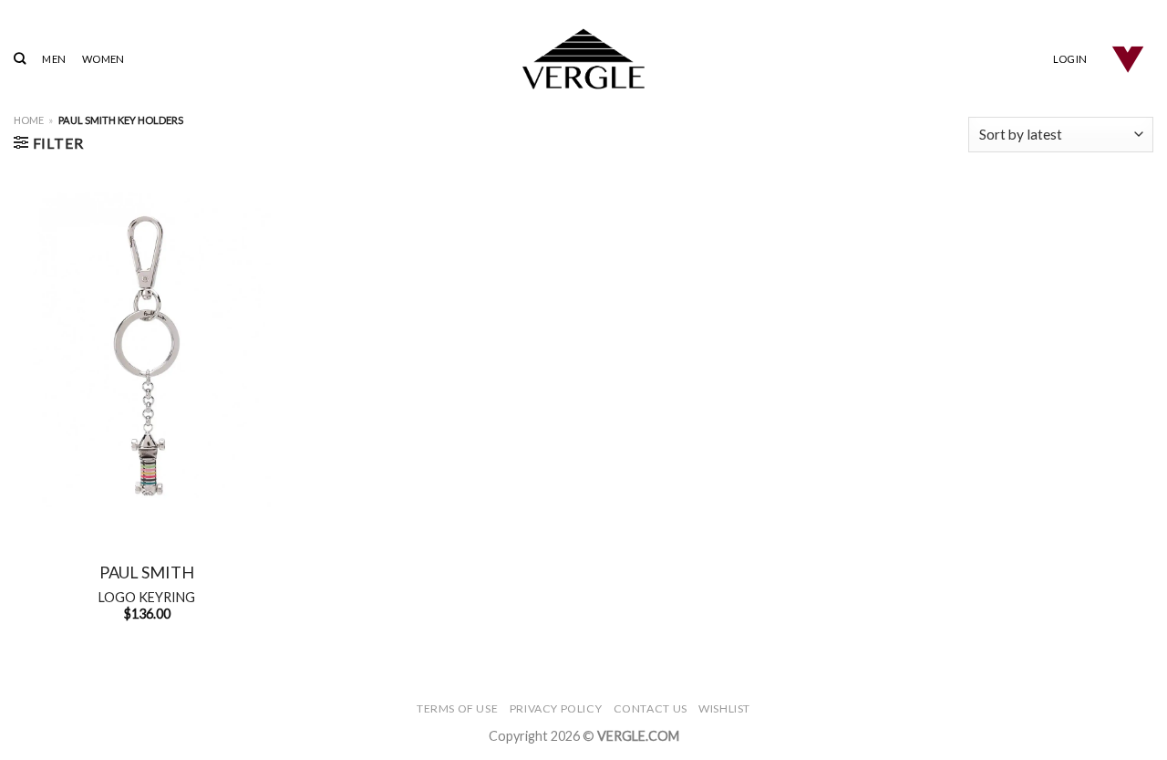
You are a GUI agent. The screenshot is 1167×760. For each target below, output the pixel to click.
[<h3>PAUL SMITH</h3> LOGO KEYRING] (147, 355)
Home (29, 120)
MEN (54, 59)
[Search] (20, 58)
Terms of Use (457, 708)
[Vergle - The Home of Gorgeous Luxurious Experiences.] (584, 59)
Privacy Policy (556, 708)
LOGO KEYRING (146, 597)
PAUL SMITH (146, 572)
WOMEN (103, 59)
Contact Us (650, 708)
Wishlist (724, 708)
